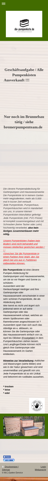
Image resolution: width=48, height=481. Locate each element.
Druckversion (11, 467)
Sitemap (6, 470)
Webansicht (40, 470)
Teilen (7, 457)
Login (43, 467)
